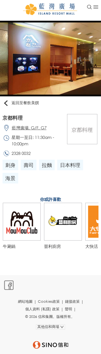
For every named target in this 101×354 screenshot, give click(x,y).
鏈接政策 (72, 301)
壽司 (29, 165)
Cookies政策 (49, 301)
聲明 (68, 309)
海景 (10, 178)
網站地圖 (25, 301)
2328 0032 (21, 153)
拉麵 (47, 165)
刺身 (10, 165)
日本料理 (70, 165)
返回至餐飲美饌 (25, 102)
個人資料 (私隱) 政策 (42, 309)
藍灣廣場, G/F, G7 (29, 128)
